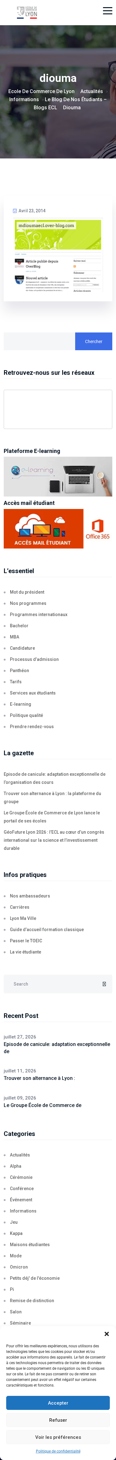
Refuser (58, 1420)
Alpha (15, 1166)
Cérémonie (21, 1177)
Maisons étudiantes (30, 1244)
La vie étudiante (25, 951)
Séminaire (20, 1323)
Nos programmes (28, 603)
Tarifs (16, 681)
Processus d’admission (34, 659)
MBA (14, 636)
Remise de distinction (32, 1300)
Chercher (93, 341)
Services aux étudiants (33, 692)
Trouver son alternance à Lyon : (39, 1078)
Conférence (22, 1188)
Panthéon (19, 670)
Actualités (20, 1154)
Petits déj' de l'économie (35, 1278)
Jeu (14, 1222)
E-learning (20, 704)
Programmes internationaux (38, 614)
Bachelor (19, 625)
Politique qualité (26, 715)
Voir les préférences (58, 1437)
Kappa (16, 1233)
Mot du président (27, 592)
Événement (21, 1199)
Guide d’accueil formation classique (47, 929)
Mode (16, 1255)
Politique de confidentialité (58, 1451)
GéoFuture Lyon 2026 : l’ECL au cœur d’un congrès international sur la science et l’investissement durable (54, 840)
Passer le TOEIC (26, 940)
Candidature (22, 648)
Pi (12, 1289)
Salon (16, 1311)
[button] (107, 1334)
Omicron (19, 1267)
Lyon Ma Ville (23, 918)
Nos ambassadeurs (30, 895)
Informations (23, 1210)
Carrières (19, 907)
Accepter (58, 1403)
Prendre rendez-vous (32, 726)
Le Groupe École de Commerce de (42, 1105)
